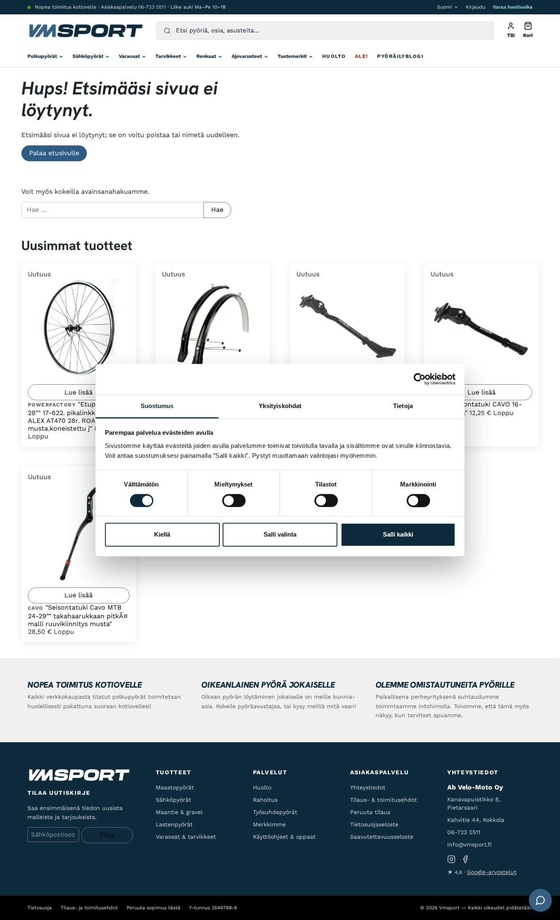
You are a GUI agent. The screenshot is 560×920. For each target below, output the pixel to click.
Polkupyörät (42, 56)
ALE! (362, 56)
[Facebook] (465, 859)
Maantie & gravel (179, 812)
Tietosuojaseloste (374, 824)
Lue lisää (78, 392)
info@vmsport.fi (469, 844)
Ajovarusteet (247, 56)
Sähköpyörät (88, 56)
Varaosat (129, 56)
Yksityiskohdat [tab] (280, 405)
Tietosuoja (39, 908)
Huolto (334, 56)
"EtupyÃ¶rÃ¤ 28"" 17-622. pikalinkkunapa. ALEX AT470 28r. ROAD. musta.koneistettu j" (73, 416)
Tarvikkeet (168, 56)
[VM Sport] (85, 30)
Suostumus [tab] (157, 405)
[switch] (234, 500)
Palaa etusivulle (54, 153)
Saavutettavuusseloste (381, 836)
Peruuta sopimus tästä (153, 908)
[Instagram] (451, 859)
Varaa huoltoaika (513, 7)
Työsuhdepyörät (275, 812)
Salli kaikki (398, 534)
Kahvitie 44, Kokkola (475, 820)
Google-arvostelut (492, 872)
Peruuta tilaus (370, 812)
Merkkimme (269, 824)
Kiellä (162, 534)
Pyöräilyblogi (400, 56)
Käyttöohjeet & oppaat (284, 836)
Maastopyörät (175, 787)
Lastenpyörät (174, 824)
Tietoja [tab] (403, 405)
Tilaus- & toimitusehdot (383, 799)
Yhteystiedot (367, 787)
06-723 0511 (152, 7)
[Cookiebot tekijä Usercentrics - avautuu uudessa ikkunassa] (419, 379)
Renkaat (206, 56)
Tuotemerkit (292, 56)
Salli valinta (280, 534)
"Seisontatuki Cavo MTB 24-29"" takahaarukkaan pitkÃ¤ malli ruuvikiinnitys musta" (78, 615)
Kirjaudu (475, 7)
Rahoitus (265, 799)
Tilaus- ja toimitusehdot (89, 908)
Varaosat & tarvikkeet (186, 836)
